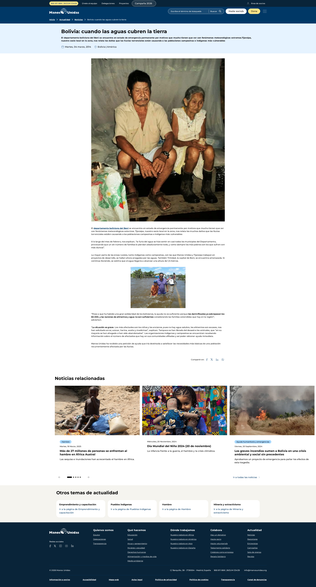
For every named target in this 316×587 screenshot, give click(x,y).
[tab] (69, 477)
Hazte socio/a (236, 11)
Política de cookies (198, 579)
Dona (254, 11)
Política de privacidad (166, 579)
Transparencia (100, 543)
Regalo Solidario (218, 556)
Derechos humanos (137, 552)
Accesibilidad (89, 579)
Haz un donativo (218, 535)
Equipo (96, 535)
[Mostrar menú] (264, 11)
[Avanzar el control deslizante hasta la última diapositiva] (59, 477)
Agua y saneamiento (137, 543)
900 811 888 (56, 3)
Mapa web (114, 579)
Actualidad (64, 19)
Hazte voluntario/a (219, 543)
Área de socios (258, 3)
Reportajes (252, 539)
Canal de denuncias (257, 579)
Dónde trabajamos (182, 530)
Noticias (79, 19)
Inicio (52, 19)
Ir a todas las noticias (245, 477)
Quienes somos (103, 530)
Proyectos (124, 3)
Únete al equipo (89, 3)
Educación (132, 535)
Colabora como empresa (221, 552)
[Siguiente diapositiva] (88, 477)
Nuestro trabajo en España (182, 548)
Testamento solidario (220, 548)
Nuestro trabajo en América (183, 539)
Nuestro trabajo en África (182, 535)
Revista (250, 556)
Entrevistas (252, 543)
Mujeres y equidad (136, 548)
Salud (130, 539)
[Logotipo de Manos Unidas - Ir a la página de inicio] (64, 13)
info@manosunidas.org (255, 570)
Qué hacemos (137, 530)
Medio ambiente (135, 561)
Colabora (216, 530)
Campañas (252, 548)
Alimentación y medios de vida (142, 556)
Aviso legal (137, 579)
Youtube (66, 545)
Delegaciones (108, 3)
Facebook (50, 546)
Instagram (60, 545)
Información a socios (59, 579)
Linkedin (72, 545)
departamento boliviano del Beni (111, 228)
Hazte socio (215, 539)
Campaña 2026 (143, 3)
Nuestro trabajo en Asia (181, 543)
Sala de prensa (254, 552)
